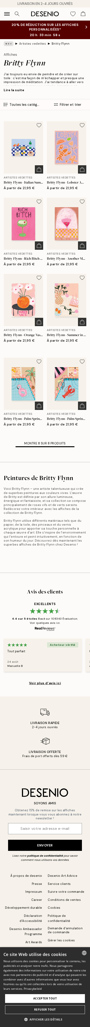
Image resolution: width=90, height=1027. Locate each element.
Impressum (33, 892)
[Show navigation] (7, 13)
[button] (45, 1019)
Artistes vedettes (32, 44)
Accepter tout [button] (45, 998)
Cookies (54, 908)
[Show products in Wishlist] (73, 13)
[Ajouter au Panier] (39, 169)
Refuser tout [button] (45, 1009)
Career (36, 900)
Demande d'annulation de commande (65, 930)
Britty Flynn (60, 44)
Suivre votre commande (66, 892)
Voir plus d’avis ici (45, 683)
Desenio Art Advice (62, 876)
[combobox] (84, 953)
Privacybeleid (33, 989)
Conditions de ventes (64, 900)
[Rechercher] (17, 13)
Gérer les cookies (61, 940)
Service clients (59, 884)
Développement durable (23, 908)
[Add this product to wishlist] (39, 125)
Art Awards (33, 942)
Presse (37, 884)
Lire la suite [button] (14, 90)
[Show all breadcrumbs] (8, 43)
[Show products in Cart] (83, 13)
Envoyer (45, 845)
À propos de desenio (26, 876)
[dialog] (45, 987)
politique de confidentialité (45, 856)
